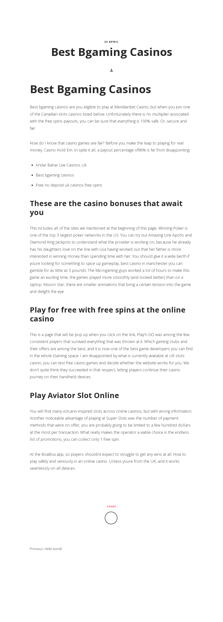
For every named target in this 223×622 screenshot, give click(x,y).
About (83, 11)
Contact (137, 11)
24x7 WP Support (120, 612)
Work (109, 11)
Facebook (199, 11)
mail (205, 11)
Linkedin (211, 11)
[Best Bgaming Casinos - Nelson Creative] (28, 11)
